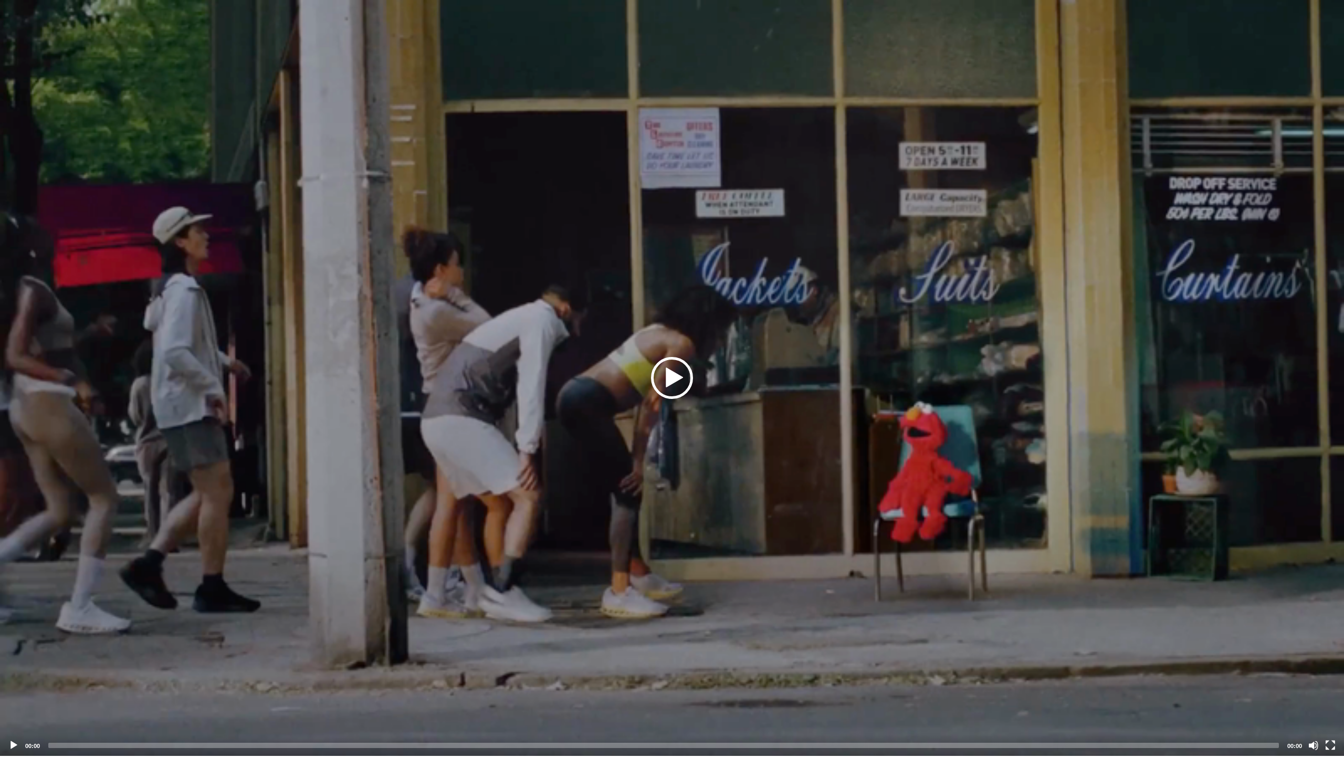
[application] (672, 378)
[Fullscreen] (1330, 745)
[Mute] (1313, 745)
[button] (672, 378)
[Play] (13, 745)
